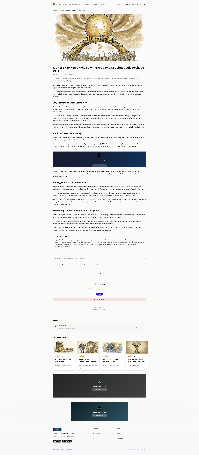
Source (72, 74)
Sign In (99, 294)
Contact (119, 436)
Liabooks (62, 449)
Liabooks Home (95, 1)
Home (69, 4)
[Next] (144, 337)
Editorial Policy (120, 438)
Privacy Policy (120, 431)
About (87, 4)
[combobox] (136, 4)
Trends (83, 4)
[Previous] (141, 337)
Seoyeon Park (63, 325)
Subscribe (127, 4)
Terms (118, 433)
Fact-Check (119, 441)
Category (93, 4)
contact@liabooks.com (100, 165)
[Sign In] (144, 4)
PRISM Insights (76, 4)
